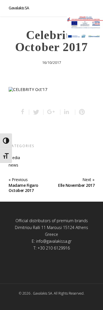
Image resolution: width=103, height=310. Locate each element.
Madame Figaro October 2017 (23, 188)
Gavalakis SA (19, 8)
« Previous (18, 179)
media (14, 157)
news (13, 165)
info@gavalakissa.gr (54, 241)
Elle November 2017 (76, 185)
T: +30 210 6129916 (51, 248)
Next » (88, 179)
